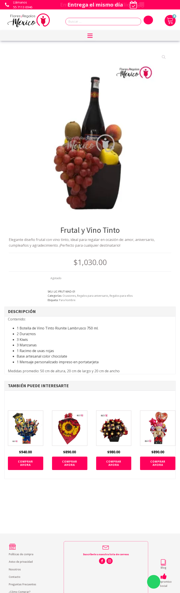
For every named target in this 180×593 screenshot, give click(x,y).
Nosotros (15, 569)
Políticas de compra (21, 554)
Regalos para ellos (121, 296)
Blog (163, 567)
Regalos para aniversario (92, 296)
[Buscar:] (104, 22)
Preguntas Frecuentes (22, 584)
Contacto (14, 577)
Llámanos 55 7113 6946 (22, 4)
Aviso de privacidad (21, 562)
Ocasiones (69, 296)
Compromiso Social (163, 584)
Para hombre (67, 300)
